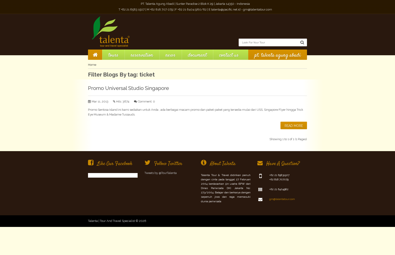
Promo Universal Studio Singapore (128, 88)
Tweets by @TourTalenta (160, 173)
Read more (294, 126)
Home (92, 64)
